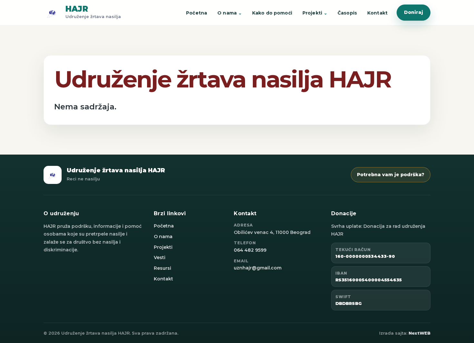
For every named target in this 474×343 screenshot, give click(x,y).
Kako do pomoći (272, 13)
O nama (227, 13)
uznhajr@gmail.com (257, 268)
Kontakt (377, 13)
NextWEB (419, 333)
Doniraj (413, 12)
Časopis (347, 13)
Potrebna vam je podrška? (390, 174)
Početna (196, 13)
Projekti (312, 13)
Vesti (159, 257)
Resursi (162, 268)
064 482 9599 (250, 250)
